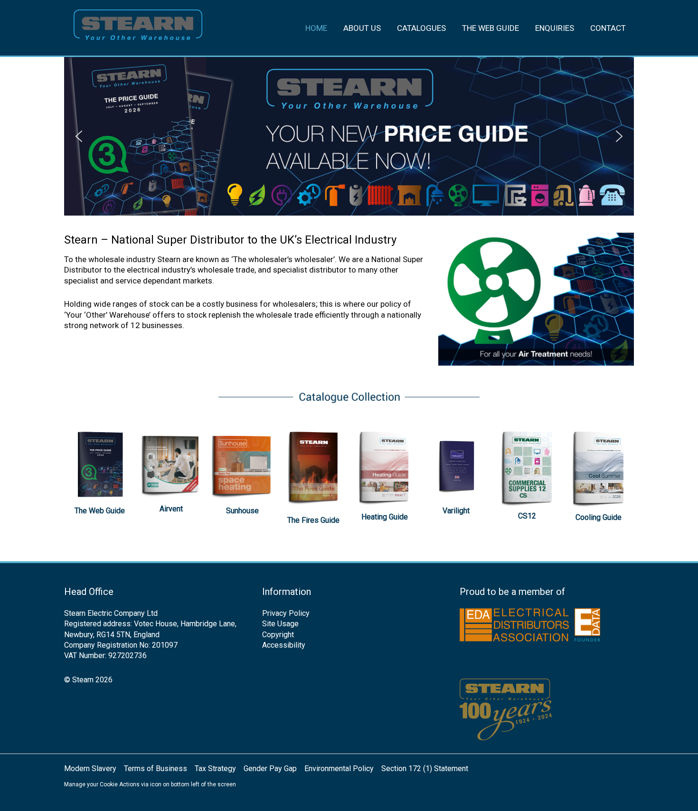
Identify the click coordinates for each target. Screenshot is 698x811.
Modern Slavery (90, 768)
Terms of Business (155, 768)
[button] (78, 136)
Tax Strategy (215, 768)
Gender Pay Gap (270, 768)
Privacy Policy (286, 613)
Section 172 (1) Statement (424, 768)
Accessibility (283, 645)
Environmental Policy (339, 768)
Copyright (278, 634)
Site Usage (280, 623)
